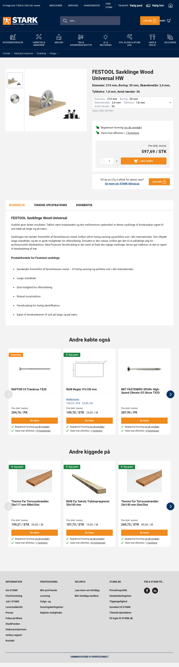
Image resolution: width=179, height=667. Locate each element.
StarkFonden (13, 623)
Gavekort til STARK (120, 607)
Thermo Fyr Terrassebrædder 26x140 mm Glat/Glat (140, 503)
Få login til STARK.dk (121, 618)
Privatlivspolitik (118, 590)
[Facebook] (147, 592)
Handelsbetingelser (120, 595)
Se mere (34, 420)
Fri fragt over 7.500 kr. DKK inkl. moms (21, 5)
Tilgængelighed (118, 601)
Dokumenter (84, 205)
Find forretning (14, 595)
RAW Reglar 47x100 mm (81, 389)
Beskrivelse (17, 205)
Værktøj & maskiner (23, 53)
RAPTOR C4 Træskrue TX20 (28, 389)
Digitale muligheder (51, 612)
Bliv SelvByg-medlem (87, 595)
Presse (9, 612)
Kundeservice (92, 5)
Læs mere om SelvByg (87, 590)
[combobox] (90, 20)
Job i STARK (12, 601)
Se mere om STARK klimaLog (122, 183)
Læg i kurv (146, 161)
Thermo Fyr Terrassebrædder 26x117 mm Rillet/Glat (30, 503)
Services (73, 5)
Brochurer (55, 5)
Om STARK (12, 590)
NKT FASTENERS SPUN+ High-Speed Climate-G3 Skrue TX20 (140, 391)
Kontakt (10, 640)
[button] (170, 394)
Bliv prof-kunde (48, 590)
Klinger (53, 53)
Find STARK (109, 5)
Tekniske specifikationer (50, 205)
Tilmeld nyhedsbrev (120, 612)
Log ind (157, 181)
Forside (6, 53)
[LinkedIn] (155, 592)
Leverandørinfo (14, 607)
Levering (45, 595)
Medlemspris (72, 399)
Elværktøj (41, 53)
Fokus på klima (14, 618)
